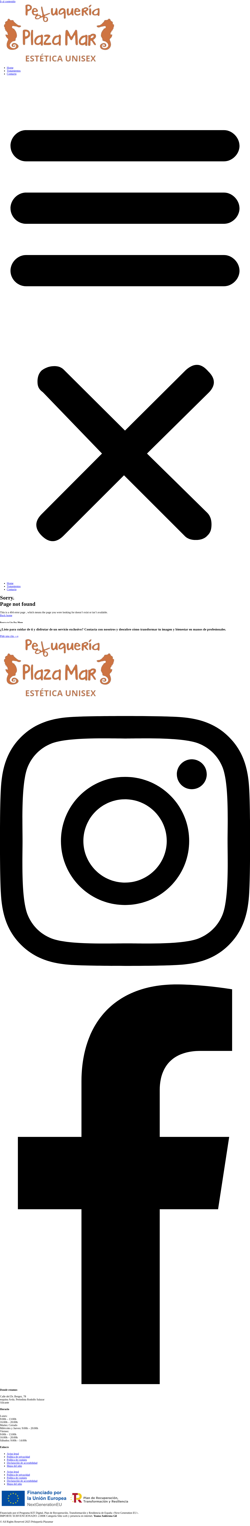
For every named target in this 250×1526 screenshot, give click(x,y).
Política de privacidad (18, 1456)
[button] (125, 328)
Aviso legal (13, 1453)
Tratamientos (14, 70)
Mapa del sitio (14, 1465)
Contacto (11, 73)
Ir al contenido (7, 1)
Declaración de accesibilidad (22, 1462)
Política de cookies (17, 1459)
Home (10, 67)
